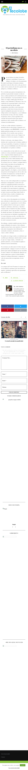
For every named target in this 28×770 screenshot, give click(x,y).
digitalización (4, 156)
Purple (14, 524)
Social (15, 278)
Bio (6, 278)
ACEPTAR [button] (23, 765)
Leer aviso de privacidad (14, 768)
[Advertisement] (14, 32)
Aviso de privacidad (5, 754)
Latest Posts (17, 281)
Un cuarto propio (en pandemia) (14, 341)
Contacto (3, 757)
